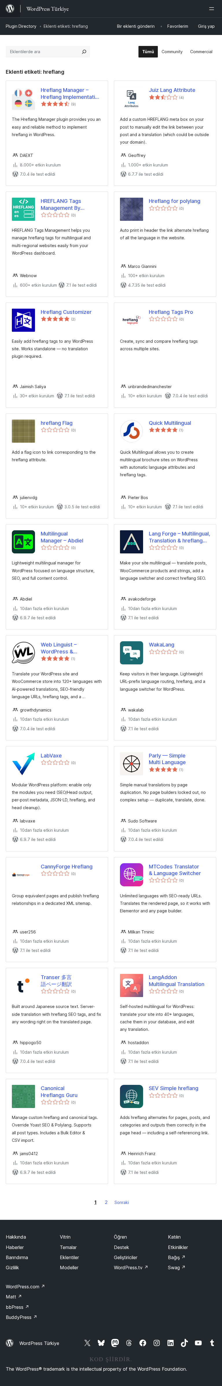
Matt (14, 1297)
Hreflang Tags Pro (171, 312)
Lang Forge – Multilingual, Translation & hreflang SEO (179, 537)
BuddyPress (21, 1317)
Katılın (174, 1237)
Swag (177, 1267)
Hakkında (16, 1237)
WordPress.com (25, 1286)
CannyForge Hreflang (66, 867)
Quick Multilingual (170, 423)
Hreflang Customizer (66, 312)
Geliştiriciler (125, 1257)
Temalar (68, 1247)
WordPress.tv (131, 1267)
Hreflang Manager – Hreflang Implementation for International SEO (71, 93)
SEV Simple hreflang (173, 1088)
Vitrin (65, 1237)
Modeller (69, 1267)
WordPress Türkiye (39, 1343)
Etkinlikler (178, 1247)
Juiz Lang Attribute (172, 90)
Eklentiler (69, 1257)
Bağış (177, 1257)
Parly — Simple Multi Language (167, 759)
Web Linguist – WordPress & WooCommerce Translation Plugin (62, 648)
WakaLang (161, 645)
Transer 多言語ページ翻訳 (56, 980)
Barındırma (17, 1257)
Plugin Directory (21, 26)
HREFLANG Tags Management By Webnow (61, 204)
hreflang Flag (57, 423)
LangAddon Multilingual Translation (176, 980)
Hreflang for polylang (174, 201)
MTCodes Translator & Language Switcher (175, 870)
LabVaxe (51, 756)
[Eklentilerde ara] (84, 52)
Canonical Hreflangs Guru (59, 1091)
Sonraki (121, 1202)
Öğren (120, 1237)
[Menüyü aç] (213, 8)
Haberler (15, 1247)
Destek (121, 1247)
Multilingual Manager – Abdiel (62, 537)
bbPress (17, 1307)
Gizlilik (12, 1267)
